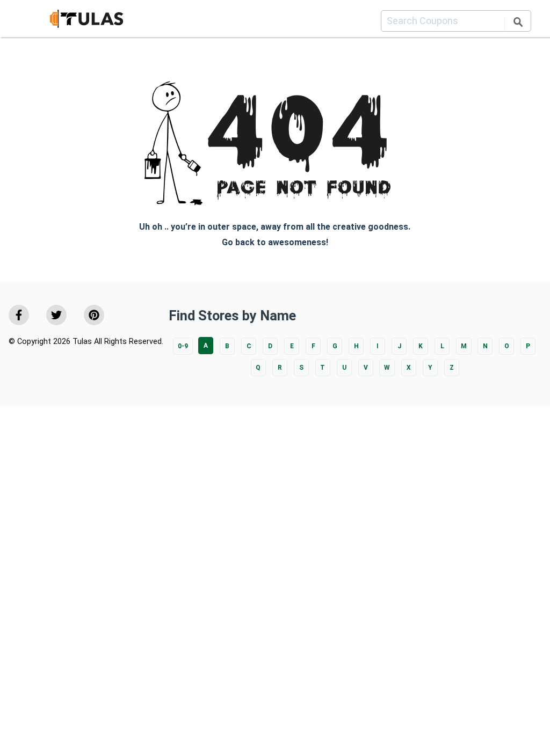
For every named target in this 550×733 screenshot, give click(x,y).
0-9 (183, 346)
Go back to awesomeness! (275, 242)
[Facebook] (19, 315)
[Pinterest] (94, 315)
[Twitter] (56, 315)
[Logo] (86, 21)
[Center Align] (517, 24)
